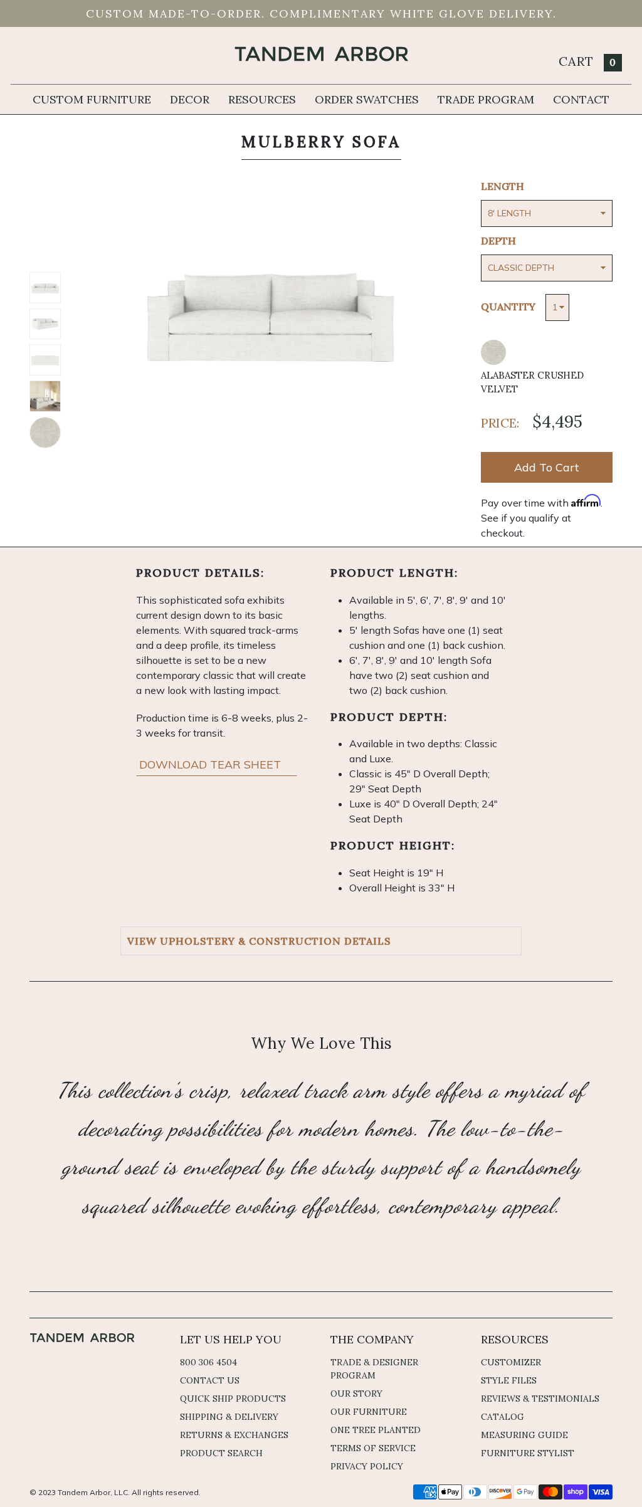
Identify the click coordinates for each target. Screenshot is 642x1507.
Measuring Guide (524, 1435)
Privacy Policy (366, 1466)
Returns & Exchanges (234, 1435)
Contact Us (209, 1380)
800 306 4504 (208, 1362)
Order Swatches (367, 99)
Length (502, 186)
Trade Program (486, 99)
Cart (587, 61)
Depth (498, 240)
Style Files (509, 1380)
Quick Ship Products (233, 1398)
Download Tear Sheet (211, 764)
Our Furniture (368, 1411)
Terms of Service (373, 1448)
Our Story (356, 1393)
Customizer (511, 1362)
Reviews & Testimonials (540, 1398)
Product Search (221, 1453)
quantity (508, 306)
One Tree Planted (375, 1430)
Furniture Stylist (527, 1453)
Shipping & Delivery (229, 1416)
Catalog (502, 1416)
